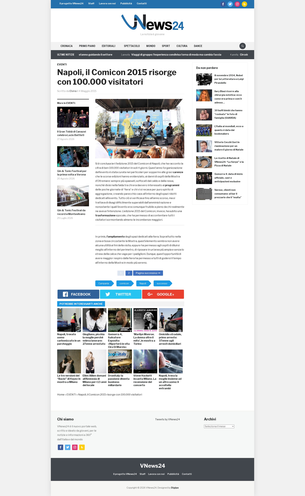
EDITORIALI (108, 46)
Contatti (142, 3)
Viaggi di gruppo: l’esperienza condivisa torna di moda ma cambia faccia (165, 54)
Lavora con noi (107, 3)
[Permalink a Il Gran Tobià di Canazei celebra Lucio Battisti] (73, 118)
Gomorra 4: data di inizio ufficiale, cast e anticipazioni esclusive (228, 178)
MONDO (150, 46)
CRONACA (67, 46)
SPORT (166, 46)
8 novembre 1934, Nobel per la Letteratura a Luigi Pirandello (229, 79)
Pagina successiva (147, 273)
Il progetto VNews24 (72, 3)
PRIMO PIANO (87, 46)
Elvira (73, 91)
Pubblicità (126, 3)
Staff (91, 3)
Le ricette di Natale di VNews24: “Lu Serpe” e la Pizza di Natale (229, 162)
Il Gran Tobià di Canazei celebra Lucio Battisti (71, 133)
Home (60, 394)
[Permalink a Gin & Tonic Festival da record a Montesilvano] (73, 197)
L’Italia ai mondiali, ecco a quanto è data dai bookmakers (228, 130)
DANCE (198, 46)
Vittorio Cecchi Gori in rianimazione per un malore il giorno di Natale (228, 146)
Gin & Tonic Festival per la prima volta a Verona (72, 173)
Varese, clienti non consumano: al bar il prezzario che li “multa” (227, 194)
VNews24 (152, 465)
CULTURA (181, 46)
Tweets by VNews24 (167, 419)
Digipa (175, 487)
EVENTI (62, 64)
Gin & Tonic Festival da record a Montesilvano (71, 212)
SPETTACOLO (132, 46)
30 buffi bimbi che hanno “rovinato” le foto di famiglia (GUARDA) (228, 114)
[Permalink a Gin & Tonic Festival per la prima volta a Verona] (73, 157)
